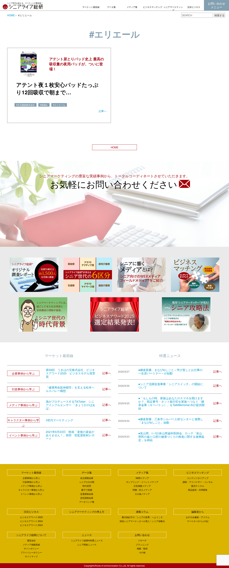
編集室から (197, 511)
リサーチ (142, 540)
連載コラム (142, 511)
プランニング (142, 544)
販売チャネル (197, 485)
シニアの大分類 (86, 481)
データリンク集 (86, 501)
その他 (142, 552)
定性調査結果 (86, 497)
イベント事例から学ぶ (31, 493)
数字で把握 (86, 489)
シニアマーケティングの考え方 (173, 9)
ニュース (87, 535)
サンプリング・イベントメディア (142, 481)
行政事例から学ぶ (31, 481)
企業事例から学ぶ (31, 477)
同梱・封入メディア (142, 489)
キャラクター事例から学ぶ (31, 489)
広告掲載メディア (142, 485)
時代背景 (86, 485)
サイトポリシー (31, 548)
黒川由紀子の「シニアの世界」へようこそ (142, 517)
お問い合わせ (142, 535)
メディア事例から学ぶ (31, 485)
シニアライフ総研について (31, 535)
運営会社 (31, 540)
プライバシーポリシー (31, 552)
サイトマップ (31, 556)
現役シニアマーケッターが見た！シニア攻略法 (142, 521)
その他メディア (142, 493)
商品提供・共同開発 (197, 489)
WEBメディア (142, 477)
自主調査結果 (86, 477)
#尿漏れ (44, 104)
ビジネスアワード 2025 (31, 517)
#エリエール (59, 104)
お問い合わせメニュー (216, 5)
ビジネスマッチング (152, 6)
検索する (220, 15)
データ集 (111, 6)
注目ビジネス (193, 6)
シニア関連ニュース (86, 544)
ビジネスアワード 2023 (31, 524)
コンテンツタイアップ (197, 477)
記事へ (102, 111)
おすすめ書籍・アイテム (197, 517)
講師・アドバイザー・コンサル (198, 481)
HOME (11, 15)
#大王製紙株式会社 (25, 104)
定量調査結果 (86, 493)
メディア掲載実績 (31, 544)
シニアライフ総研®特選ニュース (87, 540)
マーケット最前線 (90, 6)
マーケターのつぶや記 (197, 521)
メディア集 (132, 6)
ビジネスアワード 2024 (31, 521)
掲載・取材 (142, 548)
